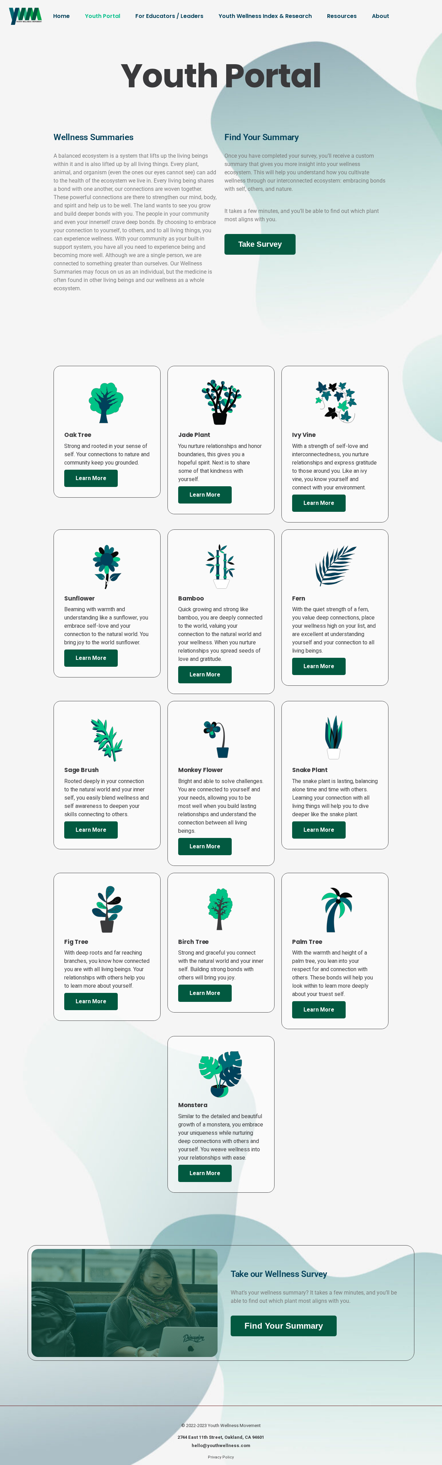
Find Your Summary (283, 1325)
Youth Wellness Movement (234, 1425)
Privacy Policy (221, 1457)
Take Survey (260, 244)
